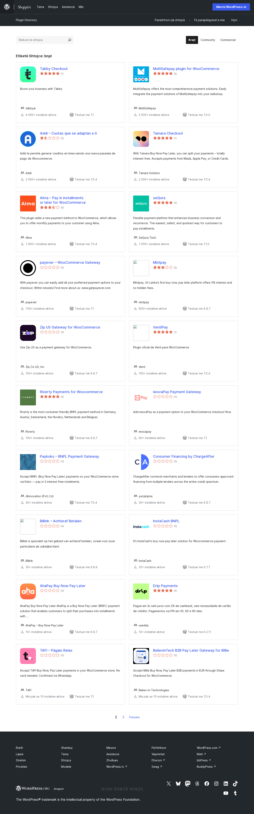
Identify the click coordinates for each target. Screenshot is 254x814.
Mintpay (159, 262)
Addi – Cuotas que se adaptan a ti (68, 133)
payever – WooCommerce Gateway (70, 262)
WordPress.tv (116, 766)
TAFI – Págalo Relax (56, 650)
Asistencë (112, 754)
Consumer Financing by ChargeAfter (184, 456)
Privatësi (21, 766)
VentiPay (160, 327)
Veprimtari (158, 754)
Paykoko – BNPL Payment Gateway (69, 456)
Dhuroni (158, 760)
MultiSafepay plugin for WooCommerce (186, 69)
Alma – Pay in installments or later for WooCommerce (63, 200)
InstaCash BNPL (166, 521)
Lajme (19, 754)
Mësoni (111, 747)
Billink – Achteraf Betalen (61, 521)
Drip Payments (165, 586)
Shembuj (66, 747)
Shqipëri (59, 788)
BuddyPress (206, 766)
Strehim (21, 760)
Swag (157, 766)
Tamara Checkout (168, 133)
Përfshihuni (159, 747)
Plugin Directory (26, 20)
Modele (66, 766)
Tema (64, 754)
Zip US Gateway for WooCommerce (70, 327)
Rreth (19, 747)
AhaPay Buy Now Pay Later (63, 586)
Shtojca (66, 760)
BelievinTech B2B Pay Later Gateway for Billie (191, 650)
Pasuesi (134, 717)
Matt (201, 754)
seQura (159, 198)
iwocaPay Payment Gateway (177, 392)
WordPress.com (209, 747)
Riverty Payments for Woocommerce (71, 392)
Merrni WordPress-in (231, 7)
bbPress (204, 760)
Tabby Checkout (54, 69)
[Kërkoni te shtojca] (70, 40)
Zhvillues (112, 760)
